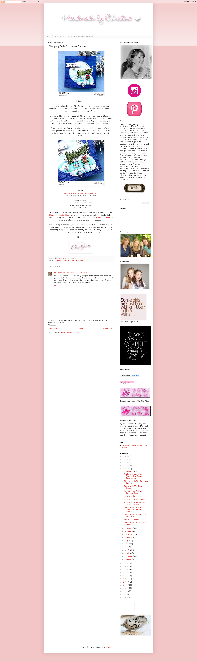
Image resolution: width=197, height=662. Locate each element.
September (129, 534)
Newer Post (53, 329)
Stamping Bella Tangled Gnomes (134, 487)
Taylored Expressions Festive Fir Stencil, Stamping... (134, 476)
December (129, 471)
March (127, 553)
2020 (125, 566)
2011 (125, 594)
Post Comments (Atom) (70, 332)
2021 (125, 563)
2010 (125, 597)
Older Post (108, 329)
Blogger (109, 647)
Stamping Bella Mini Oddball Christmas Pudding (133, 509)
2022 (125, 469)
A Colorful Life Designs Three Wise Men (134, 503)
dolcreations (59, 272)
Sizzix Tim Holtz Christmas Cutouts (136, 482)
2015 (125, 582)
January (128, 559)
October (128, 531)
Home (49, 36)
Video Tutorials (59, 36)
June (127, 544)
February (129, 556)
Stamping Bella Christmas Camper (70, 260)
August (128, 537)
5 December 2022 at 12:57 (76, 272)
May (126, 547)
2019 (125, 569)
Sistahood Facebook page (98, 217)
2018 (125, 572)
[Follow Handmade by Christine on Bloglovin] (130, 376)
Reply (56, 285)
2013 (125, 588)
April (127, 550)
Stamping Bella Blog (59, 215)
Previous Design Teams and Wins (80, 36)
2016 (125, 579)
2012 (125, 591)
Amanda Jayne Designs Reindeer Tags (133, 492)
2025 (125, 459)
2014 (125, 585)
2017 (125, 576)
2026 (125, 456)
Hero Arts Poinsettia (133, 496)
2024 (125, 462)
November (129, 528)
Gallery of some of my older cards (134, 447)
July (127, 541)
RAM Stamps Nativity (133, 519)
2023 (125, 465)
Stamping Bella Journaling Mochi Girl (135, 515)
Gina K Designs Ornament (134, 499)
